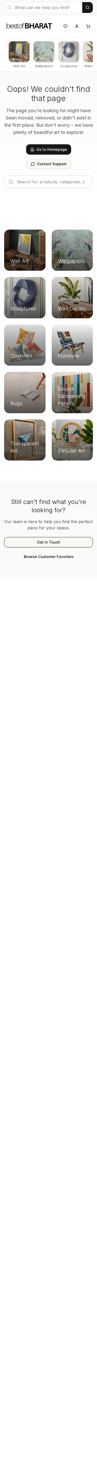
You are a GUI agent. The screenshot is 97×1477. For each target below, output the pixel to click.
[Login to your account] (76, 26)
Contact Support (51, 164)
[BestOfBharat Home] (29, 25)
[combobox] (43, 7)
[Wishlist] (65, 26)
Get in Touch (48, 542)
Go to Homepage (51, 149)
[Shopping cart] (88, 26)
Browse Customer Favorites (48, 556)
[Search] (87, 7)
